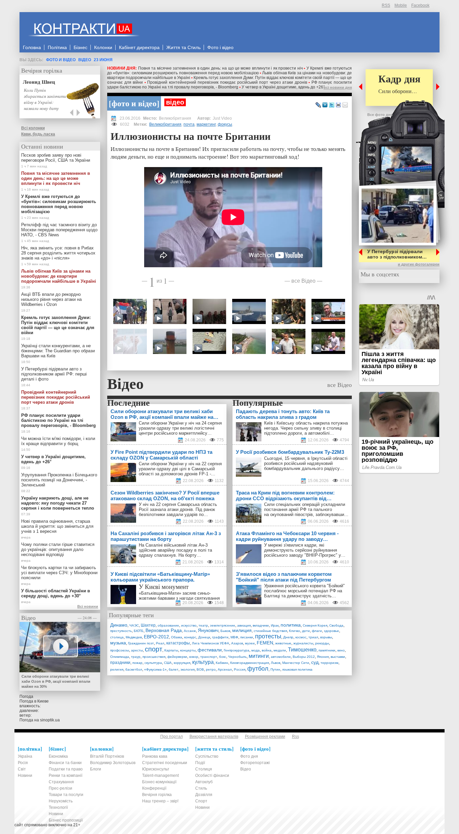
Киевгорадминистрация (249, 663)
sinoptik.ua (50, 720)
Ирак (275, 625)
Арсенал (225, 669)
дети (306, 631)
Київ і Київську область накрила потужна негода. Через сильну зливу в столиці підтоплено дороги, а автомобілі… (306, 428)
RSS (386, 5)
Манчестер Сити (295, 663)
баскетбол (133, 669)
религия (116, 669)
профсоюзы (119, 650)
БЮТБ (138, 631)
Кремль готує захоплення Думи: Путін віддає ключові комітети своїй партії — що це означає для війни (57, 325)
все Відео (303, 280)
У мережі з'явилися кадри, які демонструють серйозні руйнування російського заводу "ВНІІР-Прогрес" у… (304, 550)
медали (280, 650)
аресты (137, 650)
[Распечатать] (338, 105)
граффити (220, 637)
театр (203, 625)
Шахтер (148, 625)
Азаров (237, 643)
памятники (327, 650)
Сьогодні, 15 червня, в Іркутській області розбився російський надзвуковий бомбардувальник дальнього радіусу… (305, 463)
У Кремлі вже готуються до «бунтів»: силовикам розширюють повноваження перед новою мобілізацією (229, 70)
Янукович (208, 630)
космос (300, 637)
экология (187, 669)
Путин (275, 669)
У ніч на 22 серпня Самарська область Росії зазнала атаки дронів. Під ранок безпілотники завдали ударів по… (178, 509)
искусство (189, 625)
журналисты (303, 643)
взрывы (326, 637)
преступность (121, 631)
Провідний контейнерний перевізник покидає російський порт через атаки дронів (227, 82)
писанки (246, 637)
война (267, 650)
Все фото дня (379, 115)
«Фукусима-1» (155, 669)
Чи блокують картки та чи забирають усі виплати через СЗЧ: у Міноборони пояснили (59, 572)
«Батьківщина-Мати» (160, 593)
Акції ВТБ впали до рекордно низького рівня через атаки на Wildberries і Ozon (51, 299)
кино (341, 650)
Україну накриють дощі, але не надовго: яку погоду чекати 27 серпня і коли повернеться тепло (57, 503)
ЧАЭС (134, 625)
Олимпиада (119, 657)
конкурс (190, 637)
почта (189, 124)
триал (313, 637)
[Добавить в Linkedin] (325, 105)
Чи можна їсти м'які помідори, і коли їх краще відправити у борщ (58, 441)
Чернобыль (237, 657)
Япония (323, 657)
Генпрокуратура (236, 650)
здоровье (331, 631)
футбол (257, 668)
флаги (317, 631)
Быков (225, 631)
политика (291, 625)
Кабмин (222, 663)
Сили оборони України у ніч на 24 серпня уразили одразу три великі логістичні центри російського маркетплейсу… (180, 428)
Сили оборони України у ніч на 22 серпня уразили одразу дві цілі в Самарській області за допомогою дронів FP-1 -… (180, 468)
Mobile (400, 5)
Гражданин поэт (141, 643)
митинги (259, 656)
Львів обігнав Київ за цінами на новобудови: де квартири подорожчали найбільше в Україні (58, 276)
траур (135, 657)
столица (117, 637)
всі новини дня (338, 87)
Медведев (134, 637)
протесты (268, 636)
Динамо (118, 625)
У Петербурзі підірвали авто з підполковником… (397, 254)
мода (255, 650)
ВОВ (200, 669)
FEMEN (265, 642)
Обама (176, 637)
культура (203, 662)
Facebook (420, 5)
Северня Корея (315, 625)
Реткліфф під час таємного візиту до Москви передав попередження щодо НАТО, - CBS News (59, 229)
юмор (193, 657)
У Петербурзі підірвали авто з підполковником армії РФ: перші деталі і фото (54, 374)
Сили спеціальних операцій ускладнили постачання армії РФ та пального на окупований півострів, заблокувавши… (306, 509)
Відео (84, 59)
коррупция (182, 663)
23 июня (103, 59)
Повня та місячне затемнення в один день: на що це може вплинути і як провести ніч (220, 68)
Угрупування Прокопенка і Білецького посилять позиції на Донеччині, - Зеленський (59, 479)
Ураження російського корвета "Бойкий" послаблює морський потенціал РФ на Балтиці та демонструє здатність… (304, 590)
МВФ (234, 637)
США (168, 663)
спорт (153, 649)
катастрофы (178, 643)
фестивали (210, 649)
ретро (211, 669)
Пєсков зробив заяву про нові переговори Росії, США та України (55, 158)
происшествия (153, 657)
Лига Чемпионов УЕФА (210, 643)
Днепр (288, 637)
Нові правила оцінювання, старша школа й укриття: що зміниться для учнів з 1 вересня (57, 526)
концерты (188, 650)
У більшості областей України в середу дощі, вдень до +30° (55, 593)
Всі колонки (33, 128)
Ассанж (190, 631)
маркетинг (206, 124)
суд (315, 662)
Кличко (294, 631)
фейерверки (177, 657)
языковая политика (297, 669)
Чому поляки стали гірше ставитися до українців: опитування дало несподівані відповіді (57, 549)
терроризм (329, 663)
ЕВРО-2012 (156, 636)
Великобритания (165, 124)
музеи (250, 643)
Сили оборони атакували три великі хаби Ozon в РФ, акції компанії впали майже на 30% (56, 681)
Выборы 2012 (304, 657)
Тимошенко (302, 649)
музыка (118, 642)
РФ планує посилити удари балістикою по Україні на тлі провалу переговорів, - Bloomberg (229, 84)
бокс (222, 657)
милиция (242, 630)
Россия (239, 669)
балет (173, 669)
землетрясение (222, 625)
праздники (120, 662)
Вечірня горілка (41, 70)
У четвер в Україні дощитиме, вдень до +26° (283, 87)
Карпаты (171, 650)
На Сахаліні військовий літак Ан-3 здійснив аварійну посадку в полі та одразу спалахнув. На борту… (175, 550)
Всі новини (87, 606)
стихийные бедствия (270, 631)
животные (283, 643)
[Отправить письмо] (345, 105)
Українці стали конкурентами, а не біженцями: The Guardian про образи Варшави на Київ (58, 350)
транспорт (208, 657)
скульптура (153, 663)
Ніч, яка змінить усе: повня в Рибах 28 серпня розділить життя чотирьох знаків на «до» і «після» (58, 253)
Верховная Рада (163, 630)
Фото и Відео (61, 59)
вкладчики (261, 625)
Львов (275, 663)
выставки (338, 657)
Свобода (336, 625)
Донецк (204, 637)
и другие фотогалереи (419, 264)
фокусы (225, 124)
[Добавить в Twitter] (331, 105)
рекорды (322, 643)
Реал (160, 643)
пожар (137, 663)
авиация (244, 625)
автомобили (281, 657)
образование (168, 625)
